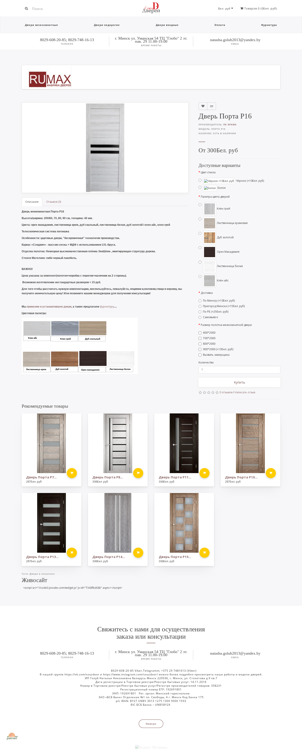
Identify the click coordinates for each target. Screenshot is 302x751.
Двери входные (167, 25)
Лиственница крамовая (232, 223)
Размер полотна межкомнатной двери (226, 325)
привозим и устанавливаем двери (49, 306)
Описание (32, 202)
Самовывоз (210, 317)
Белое (221, 188)
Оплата (219, 25)
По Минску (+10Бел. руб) (219, 300)
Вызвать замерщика (216, 355)
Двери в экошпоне (42, 573)
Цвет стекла (208, 172)
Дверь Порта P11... (175, 477)
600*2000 (209, 332)
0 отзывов (226, 392)
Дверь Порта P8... (107, 477)
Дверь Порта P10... (241, 477)
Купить (239, 382)
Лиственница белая (229, 266)
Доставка (207, 293)
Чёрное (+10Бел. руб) (249, 181)
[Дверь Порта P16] (105, 147)
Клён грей (223, 208)
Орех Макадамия (227, 252)
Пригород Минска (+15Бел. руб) (224, 306)
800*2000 (209, 344)
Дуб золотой (225, 237)
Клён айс (222, 280)
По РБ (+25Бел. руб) (215, 311)
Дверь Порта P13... (42, 556)
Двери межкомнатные (41, 25)
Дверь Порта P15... (175, 556)
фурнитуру (107, 306)
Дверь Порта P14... (108, 556)
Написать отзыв (245, 392)
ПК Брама (230, 124)
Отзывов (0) (53, 202)
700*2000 (209, 338)
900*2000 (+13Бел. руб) (218, 349)
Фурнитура (269, 25)
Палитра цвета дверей (215, 197)
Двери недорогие (107, 25)
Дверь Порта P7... (41, 477)
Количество (206, 362)
